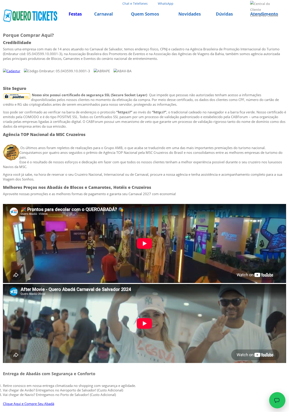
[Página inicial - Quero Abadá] (30, 15)
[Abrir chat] (277, 400)
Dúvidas (224, 14)
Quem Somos (145, 14)
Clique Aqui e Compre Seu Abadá (28, 403)
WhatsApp (165, 3)
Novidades (189, 14)
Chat (135, 3)
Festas (75, 14)
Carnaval (103, 14)
